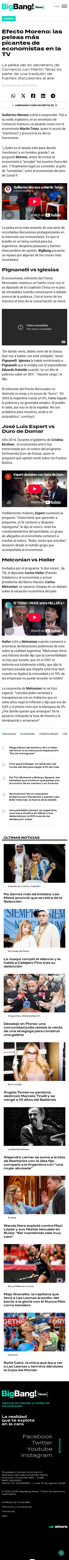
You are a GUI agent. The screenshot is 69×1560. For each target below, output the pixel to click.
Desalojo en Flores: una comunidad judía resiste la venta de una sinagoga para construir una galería (33, 1029)
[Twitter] (23, 96)
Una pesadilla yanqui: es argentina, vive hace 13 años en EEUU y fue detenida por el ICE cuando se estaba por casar (33, 815)
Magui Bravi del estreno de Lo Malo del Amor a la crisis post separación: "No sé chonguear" (34, 750)
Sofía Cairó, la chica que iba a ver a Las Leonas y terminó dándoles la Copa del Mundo (33, 1367)
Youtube (39, 1448)
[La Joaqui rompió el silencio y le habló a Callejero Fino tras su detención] (34, 928)
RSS (4, 1516)
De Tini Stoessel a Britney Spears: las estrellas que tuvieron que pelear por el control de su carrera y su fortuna (34, 780)
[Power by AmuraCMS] (58, 1527)
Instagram (36, 1455)
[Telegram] (53, 96)
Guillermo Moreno (49, 733)
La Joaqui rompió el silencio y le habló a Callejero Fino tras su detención (32, 963)
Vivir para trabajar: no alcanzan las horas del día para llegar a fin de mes (34, 765)
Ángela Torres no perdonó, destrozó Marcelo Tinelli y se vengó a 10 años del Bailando (30, 1096)
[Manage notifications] (61, 1553)
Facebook (37, 1436)
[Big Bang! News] (23, 7)
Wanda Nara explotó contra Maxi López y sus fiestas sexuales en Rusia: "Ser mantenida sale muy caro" (33, 1231)
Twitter (42, 1442)
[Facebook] (33, 96)
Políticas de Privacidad (16, 1502)
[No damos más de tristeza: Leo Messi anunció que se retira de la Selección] (34, 863)
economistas (28, 733)
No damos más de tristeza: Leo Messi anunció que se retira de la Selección (33, 898)
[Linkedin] (43, 96)
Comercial (8, 1511)
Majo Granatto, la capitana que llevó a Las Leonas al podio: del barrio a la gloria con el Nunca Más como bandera (34, 1300)
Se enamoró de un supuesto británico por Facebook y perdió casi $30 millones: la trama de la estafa (34, 797)
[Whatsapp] (13, 96)
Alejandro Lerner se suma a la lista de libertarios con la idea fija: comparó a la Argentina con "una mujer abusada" (34, 1163)
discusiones (9, 733)
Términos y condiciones (17, 1507)
